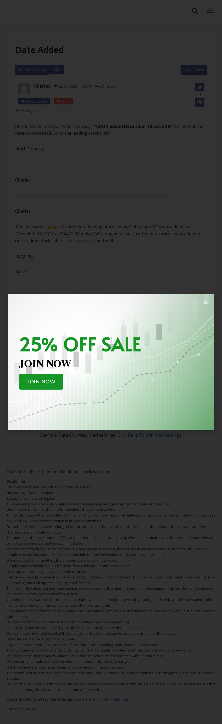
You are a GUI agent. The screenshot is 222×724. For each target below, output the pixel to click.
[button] (205, 302)
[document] (111, 362)
